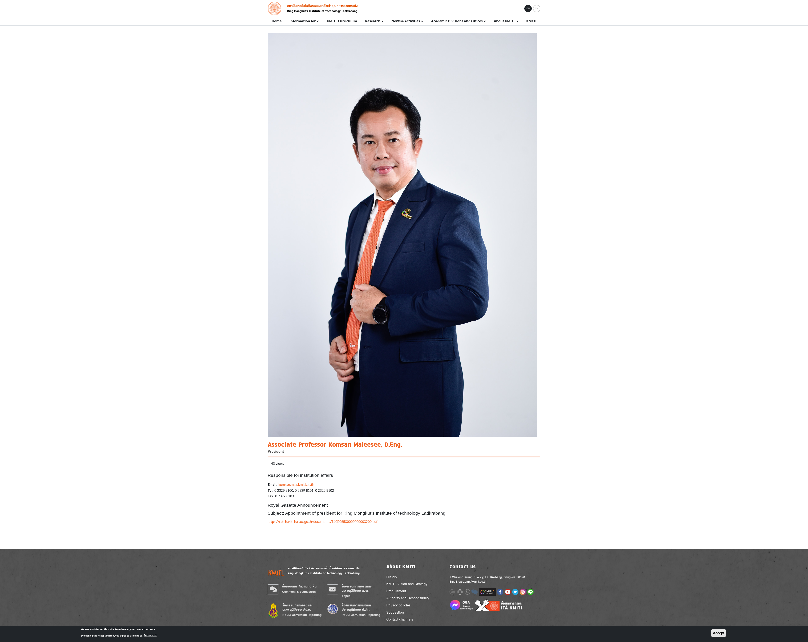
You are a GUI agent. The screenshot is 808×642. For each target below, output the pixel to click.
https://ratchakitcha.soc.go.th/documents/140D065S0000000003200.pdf (322, 521)
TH (536, 8)
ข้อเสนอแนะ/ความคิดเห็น (299, 586)
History (391, 576)
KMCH (531, 21)
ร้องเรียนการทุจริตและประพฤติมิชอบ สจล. (357, 588)
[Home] (276, 8)
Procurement (396, 591)
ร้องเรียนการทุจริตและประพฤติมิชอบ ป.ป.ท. (357, 607)
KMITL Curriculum (342, 21)
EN (528, 8)
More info (150, 635)
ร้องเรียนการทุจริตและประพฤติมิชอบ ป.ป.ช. (297, 607)
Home (277, 21)
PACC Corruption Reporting (361, 615)
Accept (718, 633)
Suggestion (395, 612)
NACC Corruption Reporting (302, 615)
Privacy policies (398, 605)
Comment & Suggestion (299, 592)
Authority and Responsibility (407, 597)
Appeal (346, 596)
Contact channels (399, 619)
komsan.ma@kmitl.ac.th (296, 484)
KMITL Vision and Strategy (406, 583)
